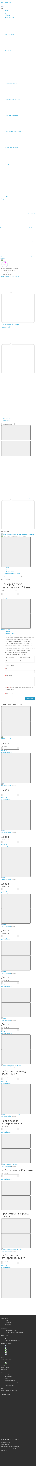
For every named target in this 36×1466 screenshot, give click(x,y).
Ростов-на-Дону (5, 1371)
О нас (6, 10)
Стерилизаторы (9, 1385)
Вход (2, 199)
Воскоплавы (8, 1376)
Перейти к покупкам (6, 2)
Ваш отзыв (9, 675)
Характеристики (9, 633)
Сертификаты (8, 1324)
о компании (4, 1318)
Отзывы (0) (8, 635)
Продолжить (29, 698)
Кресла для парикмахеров (12, 1382)
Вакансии (7, 15)
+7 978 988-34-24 (5, 422)
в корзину (4, 598)
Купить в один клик (6, 752)
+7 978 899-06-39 (5, 328)
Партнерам (8, 14)
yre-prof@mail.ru (5, 1444)
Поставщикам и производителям (14, 1332)
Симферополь (5, 1367)
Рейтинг (8, 694)
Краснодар (4, 1369)
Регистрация (8, 199)
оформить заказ (5, 629)
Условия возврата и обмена (12, 1340)
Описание (8, 631)
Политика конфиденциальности (10, 1446)
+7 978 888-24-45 (5, 420)
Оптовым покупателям (11, 1330)
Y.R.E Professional (6, 739)
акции (3, 1365)
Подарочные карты (10, 1337)
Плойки (7, 1374)
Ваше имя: (9, 669)
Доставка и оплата (10, 12)
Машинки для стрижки (11, 1384)
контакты (3, 1388)
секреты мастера (6, 1359)
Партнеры (8, 1322)
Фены (6, 1378)
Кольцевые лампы (10, 1380)
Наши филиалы (9, 17)
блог (2, 1357)
